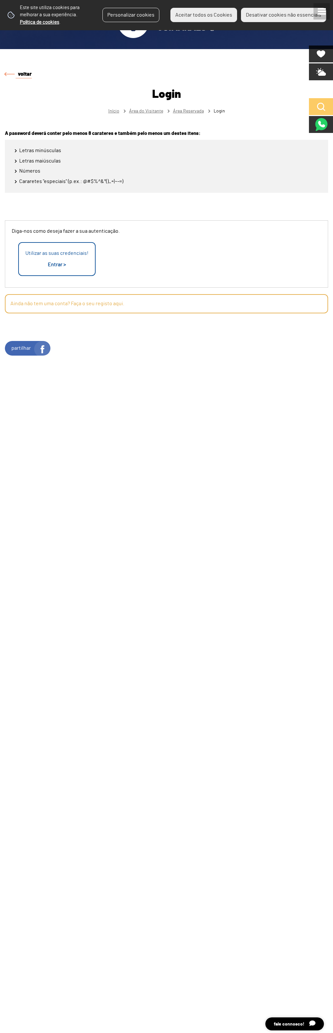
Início (113, 111)
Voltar (25, 74)
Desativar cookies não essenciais (283, 15)
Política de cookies (39, 22)
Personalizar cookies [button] (130, 15)
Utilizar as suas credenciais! (56, 259)
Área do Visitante (146, 111)
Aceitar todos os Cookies (203, 15)
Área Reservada (188, 111)
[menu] (321, 11)
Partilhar (21, 348)
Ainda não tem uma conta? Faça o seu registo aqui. (67, 303)
